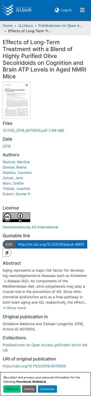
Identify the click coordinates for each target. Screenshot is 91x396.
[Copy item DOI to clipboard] (6, 253)
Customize (47, 389)
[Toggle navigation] (82, 10)
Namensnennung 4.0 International (30, 227)
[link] (45, 130)
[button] (17, 10)
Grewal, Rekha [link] (15, 167)
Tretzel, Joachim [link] (16, 188)
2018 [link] (7, 146)
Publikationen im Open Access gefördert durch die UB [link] (60, 25)
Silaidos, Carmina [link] (17, 172)
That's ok (12, 389)
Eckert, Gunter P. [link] (17, 194)
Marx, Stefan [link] (13, 183)
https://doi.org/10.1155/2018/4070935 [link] (34, 366)
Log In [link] (66, 10)
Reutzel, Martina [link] (16, 162)
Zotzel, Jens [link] (13, 178)
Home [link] (8, 25)
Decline (29, 389)
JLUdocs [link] (25, 25)
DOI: (9, 244)
